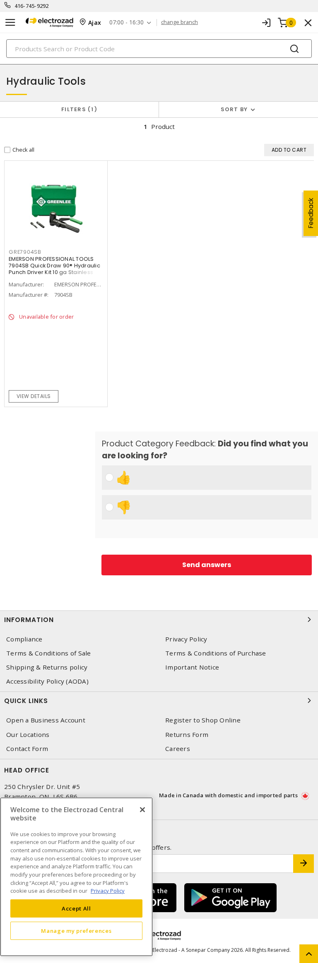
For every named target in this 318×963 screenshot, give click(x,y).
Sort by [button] (234, 109)
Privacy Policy (186, 639)
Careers (177, 749)
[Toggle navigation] (10, 22)
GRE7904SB (25, 251)
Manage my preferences (76, 930)
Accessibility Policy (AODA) (47, 681)
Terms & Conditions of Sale (48, 653)
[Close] (142, 810)
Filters (77, 109)
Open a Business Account (45, 720)
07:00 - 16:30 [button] (126, 22)
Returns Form (186, 735)
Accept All (76, 908)
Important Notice (192, 667)
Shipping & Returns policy (46, 667)
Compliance (24, 639)
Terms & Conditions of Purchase (215, 653)
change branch (179, 22)
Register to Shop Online (203, 720)
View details (34, 396)
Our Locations (27, 735)
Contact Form (27, 749)
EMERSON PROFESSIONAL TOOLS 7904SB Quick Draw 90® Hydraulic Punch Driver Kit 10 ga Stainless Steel (54, 268)
